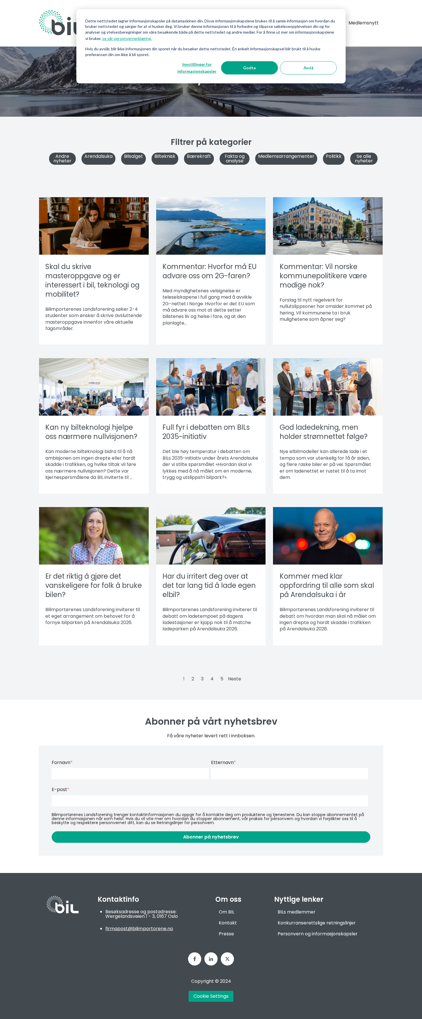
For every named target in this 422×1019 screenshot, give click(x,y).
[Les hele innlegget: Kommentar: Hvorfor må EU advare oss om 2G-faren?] (211, 226)
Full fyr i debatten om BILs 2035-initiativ (206, 432)
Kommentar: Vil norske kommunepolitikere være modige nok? (323, 276)
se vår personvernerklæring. (127, 38)
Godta (249, 67)
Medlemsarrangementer (286, 156)
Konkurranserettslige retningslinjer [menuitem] (317, 923)
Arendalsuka (98, 156)
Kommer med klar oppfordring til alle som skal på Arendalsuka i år (327, 585)
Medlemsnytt (364, 23)
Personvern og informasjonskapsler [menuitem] (318, 933)
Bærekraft (199, 156)
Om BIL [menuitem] (226, 912)
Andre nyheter (62, 158)
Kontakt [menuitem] (228, 923)
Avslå (308, 67)
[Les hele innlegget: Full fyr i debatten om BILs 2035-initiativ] (211, 387)
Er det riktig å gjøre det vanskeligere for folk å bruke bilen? (93, 585)
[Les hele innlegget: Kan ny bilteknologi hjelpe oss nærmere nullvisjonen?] (94, 387)
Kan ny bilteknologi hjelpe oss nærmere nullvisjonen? (91, 432)
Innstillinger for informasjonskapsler (196, 68)
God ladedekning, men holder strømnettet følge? (323, 432)
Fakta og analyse (235, 158)
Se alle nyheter (364, 158)
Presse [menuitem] (226, 933)
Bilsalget (133, 156)
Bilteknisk (164, 156)
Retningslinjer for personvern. (186, 823)
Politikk (334, 156)
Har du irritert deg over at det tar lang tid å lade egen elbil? (209, 585)
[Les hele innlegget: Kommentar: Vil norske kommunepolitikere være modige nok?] (328, 226)
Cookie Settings (211, 996)
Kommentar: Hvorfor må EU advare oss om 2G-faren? (209, 271)
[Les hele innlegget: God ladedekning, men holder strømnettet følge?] (328, 387)
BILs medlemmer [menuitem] (296, 912)
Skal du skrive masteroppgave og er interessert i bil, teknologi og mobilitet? (92, 280)
